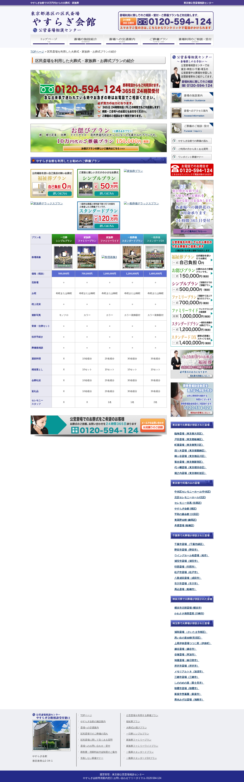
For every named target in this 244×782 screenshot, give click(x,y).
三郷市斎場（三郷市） (186, 677)
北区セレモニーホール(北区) (190, 497)
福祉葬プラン (133, 721)
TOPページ (37, 51)
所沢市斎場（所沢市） (186, 665)
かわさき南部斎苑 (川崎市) (189, 613)
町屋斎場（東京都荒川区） (189, 444)
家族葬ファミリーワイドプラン (142, 746)
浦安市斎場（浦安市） (186, 561)
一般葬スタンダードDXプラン (141, 758)
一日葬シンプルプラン (137, 733)
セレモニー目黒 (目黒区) (187, 502)
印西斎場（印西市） (185, 566)
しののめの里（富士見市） (189, 682)
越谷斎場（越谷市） (185, 649)
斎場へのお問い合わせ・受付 (95, 746)
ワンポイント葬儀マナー (190, 157)
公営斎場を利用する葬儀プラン (142, 715)
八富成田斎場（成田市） (188, 578)
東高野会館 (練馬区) (185, 519)
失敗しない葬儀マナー (91, 758)
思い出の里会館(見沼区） (188, 637)
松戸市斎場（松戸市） (186, 572)
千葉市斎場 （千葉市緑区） (189, 544)
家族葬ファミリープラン (138, 739)
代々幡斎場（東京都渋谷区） (190, 467)
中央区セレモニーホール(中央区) (192, 491)
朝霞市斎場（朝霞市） (186, 688)
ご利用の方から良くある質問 (193, 149)
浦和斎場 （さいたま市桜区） (190, 632)
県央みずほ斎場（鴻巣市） (189, 699)
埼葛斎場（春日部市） (186, 660)
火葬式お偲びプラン (136, 727)
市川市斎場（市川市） (186, 583)
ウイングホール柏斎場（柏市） (191, 555)
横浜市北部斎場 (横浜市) (187, 607)
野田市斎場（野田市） (186, 549)
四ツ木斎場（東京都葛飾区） (190, 450)
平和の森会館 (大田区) (186, 514)
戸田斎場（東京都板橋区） (189, 439)
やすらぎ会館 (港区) (185, 508)
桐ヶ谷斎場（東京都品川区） (190, 456)
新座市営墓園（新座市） (188, 694)
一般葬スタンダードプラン (140, 752)
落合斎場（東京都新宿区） (189, 461)
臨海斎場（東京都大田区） (189, 433)
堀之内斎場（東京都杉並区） (190, 473)
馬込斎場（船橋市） (185, 589)
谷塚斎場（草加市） (185, 654)
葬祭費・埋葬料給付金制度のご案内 (98, 752)
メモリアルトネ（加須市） (189, 671)
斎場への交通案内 (89, 727)
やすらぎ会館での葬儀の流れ (193, 141)
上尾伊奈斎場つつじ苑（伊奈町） (193, 643)
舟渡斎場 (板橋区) (184, 525)
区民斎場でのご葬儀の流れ (94, 733)
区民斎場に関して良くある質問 (96, 739)
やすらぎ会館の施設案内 (93, 721)
